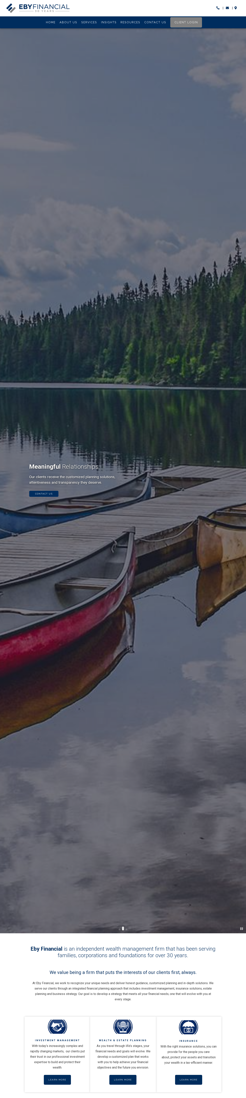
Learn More (57, 1079)
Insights (109, 22)
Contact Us (155, 22)
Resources (130, 22)
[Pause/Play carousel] (241, 928)
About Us (68, 22)
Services (89, 22)
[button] (120, 929)
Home (51, 22)
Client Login (186, 22)
